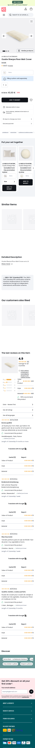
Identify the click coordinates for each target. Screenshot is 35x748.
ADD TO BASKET (14, 100)
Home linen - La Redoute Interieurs (15, 659)
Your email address (8, 688)
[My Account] (25, 9)
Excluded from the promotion (9, 169)
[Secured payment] (31, 123)
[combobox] (17, 405)
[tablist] (6, 51)
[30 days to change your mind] (31, 119)
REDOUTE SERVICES (8, 711)
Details (4, 63)
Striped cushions (26, 664)
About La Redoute (8, 703)
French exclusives (8, 718)
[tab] (4, 51)
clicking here (25, 697)
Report (23, 457)
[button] (31, 9)
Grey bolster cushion (10, 664)
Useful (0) (12, 457)
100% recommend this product (25, 398)
